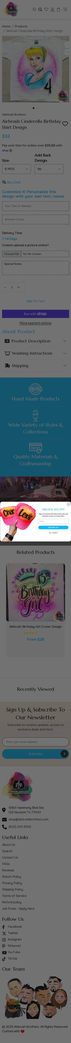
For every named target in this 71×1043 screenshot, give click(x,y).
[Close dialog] (68, 504)
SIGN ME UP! (53, 527)
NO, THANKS (53, 532)
